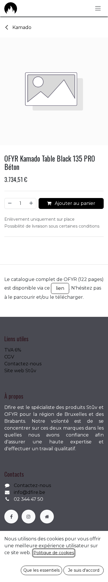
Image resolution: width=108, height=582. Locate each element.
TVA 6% (12, 350)
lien (60, 288)
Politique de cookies (53, 552)
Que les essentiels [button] (41, 570)
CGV (9, 357)
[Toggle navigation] (98, 8)
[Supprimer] (9, 203)
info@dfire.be (29, 492)
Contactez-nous (22, 363)
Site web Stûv (20, 370)
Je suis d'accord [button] (83, 570)
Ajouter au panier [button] (74, 203)
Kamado (21, 27)
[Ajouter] (31, 203)
